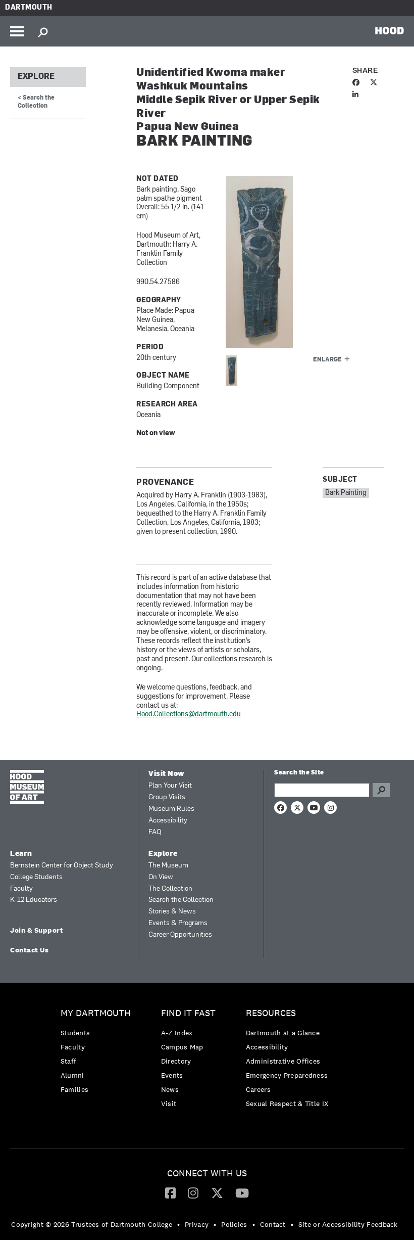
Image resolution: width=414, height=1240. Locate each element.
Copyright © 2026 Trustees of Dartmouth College (91, 1224)
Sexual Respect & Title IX (287, 1103)
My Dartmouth (96, 1013)
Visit (169, 1103)
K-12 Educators (33, 900)
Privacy (197, 1224)
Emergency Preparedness (287, 1075)
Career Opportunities (180, 935)
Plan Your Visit (170, 786)
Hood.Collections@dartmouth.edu (188, 714)
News (170, 1089)
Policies (234, 1224)
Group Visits (166, 797)
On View (160, 877)
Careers (258, 1089)
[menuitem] (98, 1053)
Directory (176, 1061)
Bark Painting (346, 493)
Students (75, 1032)
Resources (271, 1013)
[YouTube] (242, 1192)
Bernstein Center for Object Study (61, 865)
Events (172, 1075)
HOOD (389, 30)
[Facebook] (170, 1192)
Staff (69, 1061)
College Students (36, 877)
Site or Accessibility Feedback (348, 1224)
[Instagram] (193, 1192)
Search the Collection (181, 900)
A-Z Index (177, 1032)
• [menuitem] (178, 1224)
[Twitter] (217, 1192)
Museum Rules (171, 809)
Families (74, 1089)
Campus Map (182, 1046)
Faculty (21, 889)
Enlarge (327, 360)
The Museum (168, 865)
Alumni (72, 1075)
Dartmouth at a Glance (283, 1032)
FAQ (154, 832)
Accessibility (167, 820)
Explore (36, 77)
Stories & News (172, 911)
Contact (273, 1224)
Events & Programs (178, 923)
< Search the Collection (36, 102)
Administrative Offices (283, 1061)
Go (381, 790)
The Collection (170, 889)
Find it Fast (188, 1013)
